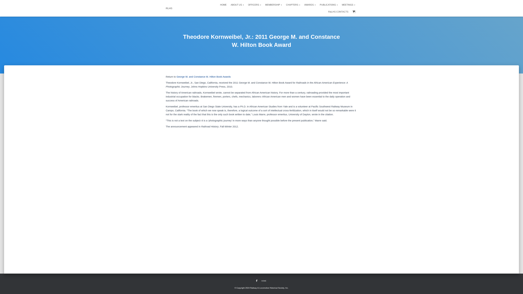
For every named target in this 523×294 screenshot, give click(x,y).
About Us (237, 5)
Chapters (292, 5)
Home (223, 5)
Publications (328, 5)
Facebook (257, 281)
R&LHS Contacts (338, 12)
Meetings (348, 5)
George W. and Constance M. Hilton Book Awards (204, 76)
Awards (309, 5)
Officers (254, 5)
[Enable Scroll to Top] (517, 288)
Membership (273, 5)
